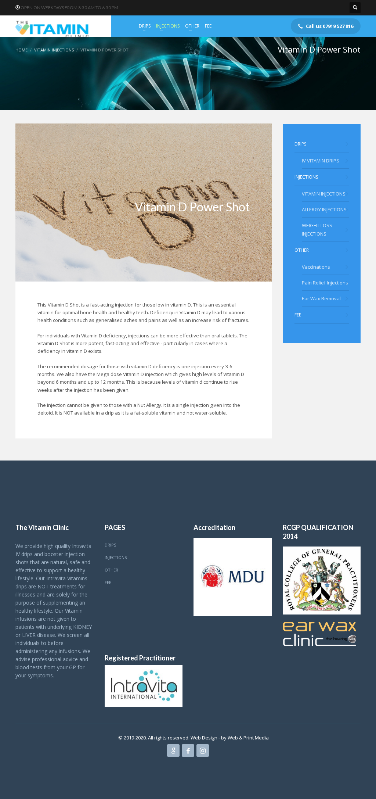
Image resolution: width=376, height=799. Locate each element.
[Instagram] (202, 750)
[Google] (173, 750)
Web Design (204, 737)
